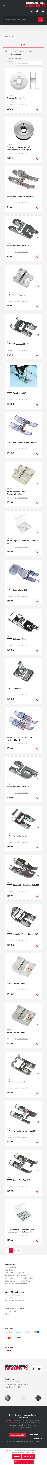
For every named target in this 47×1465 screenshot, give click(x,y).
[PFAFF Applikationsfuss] (23, 277)
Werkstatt (8, 1297)
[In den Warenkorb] (37, 109)
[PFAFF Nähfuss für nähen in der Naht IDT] (23, 868)
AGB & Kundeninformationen (16, 1284)
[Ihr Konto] (37, 11)
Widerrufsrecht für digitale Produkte (18, 1281)
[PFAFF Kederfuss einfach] (23, 1015)
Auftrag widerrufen (17, 1435)
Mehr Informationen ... (28, 1452)
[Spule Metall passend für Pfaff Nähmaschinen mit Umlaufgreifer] (23, 130)
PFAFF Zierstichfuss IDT (16, 393)
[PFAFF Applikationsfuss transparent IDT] (23, 425)
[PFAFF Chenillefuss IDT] (23, 1064)
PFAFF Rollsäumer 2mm (16, 639)
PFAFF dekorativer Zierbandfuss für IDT (22, 934)
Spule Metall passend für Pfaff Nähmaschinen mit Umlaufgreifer (19, 148)
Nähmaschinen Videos (13, 1311)
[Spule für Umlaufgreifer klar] (23, 81)
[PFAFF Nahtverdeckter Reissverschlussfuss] (23, 474)
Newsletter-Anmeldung (13, 1387)
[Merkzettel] (31, 11)
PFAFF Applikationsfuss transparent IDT (22, 442)
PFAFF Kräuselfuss (14, 688)
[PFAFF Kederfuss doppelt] (23, 966)
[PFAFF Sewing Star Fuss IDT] (23, 1163)
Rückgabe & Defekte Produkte (16, 1275)
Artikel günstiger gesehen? (15, 1300)
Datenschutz (37, 1438)
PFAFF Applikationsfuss (16, 295)
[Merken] (38, 89)
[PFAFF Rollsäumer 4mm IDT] (23, 769)
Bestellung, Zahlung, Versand (15, 1273)
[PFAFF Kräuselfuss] (23, 671)
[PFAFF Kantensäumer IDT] (23, 572)
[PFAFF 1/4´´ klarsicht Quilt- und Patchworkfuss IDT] (23, 720)
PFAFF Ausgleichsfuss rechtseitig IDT (21, 1131)
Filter (25, 45)
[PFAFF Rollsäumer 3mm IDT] (23, 228)
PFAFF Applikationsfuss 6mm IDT (20, 196)
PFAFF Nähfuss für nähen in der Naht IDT (23, 885)
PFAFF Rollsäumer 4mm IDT (18, 786)
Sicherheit (9, 1314)
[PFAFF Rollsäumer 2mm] (23, 622)
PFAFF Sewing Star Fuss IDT (18, 1180)
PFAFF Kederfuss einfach (16, 1032)
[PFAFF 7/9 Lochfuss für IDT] (23, 326)
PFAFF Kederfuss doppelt (16, 983)
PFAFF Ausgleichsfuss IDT (17, 836)
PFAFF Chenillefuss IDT (16, 1082)
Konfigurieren (28, 1456)
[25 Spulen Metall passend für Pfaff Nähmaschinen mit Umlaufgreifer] (23, 1212)
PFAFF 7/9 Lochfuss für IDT (18, 344)
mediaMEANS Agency (33, 1442)
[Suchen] (40, 19)
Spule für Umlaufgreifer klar (18, 98)
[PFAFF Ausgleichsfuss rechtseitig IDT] (23, 1113)
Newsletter (9, 1270)
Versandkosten (11, 1422)
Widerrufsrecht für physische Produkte (19, 1278)
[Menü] (5, 4)
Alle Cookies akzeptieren (23, 1462)
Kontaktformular (11, 1267)
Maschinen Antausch (13, 1295)
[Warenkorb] (42, 11)
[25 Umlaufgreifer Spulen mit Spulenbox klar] (23, 523)
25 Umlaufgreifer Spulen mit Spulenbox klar (22, 541)
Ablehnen (17, 1456)
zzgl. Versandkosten (21, 104)
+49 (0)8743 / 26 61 (12, 1381)
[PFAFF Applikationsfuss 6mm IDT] (23, 179)
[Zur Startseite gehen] (35, 4)
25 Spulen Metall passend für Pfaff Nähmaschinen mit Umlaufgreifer (20, 1230)
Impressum (34, 1434)
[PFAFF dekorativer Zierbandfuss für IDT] (23, 917)
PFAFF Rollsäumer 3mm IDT (18, 245)
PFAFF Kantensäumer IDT (17, 590)
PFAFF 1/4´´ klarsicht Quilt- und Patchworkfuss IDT (19, 738)
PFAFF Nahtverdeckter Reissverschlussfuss (16, 492)
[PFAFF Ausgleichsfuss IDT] (23, 818)
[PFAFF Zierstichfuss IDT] (23, 376)
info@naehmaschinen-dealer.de (17, 1384)
